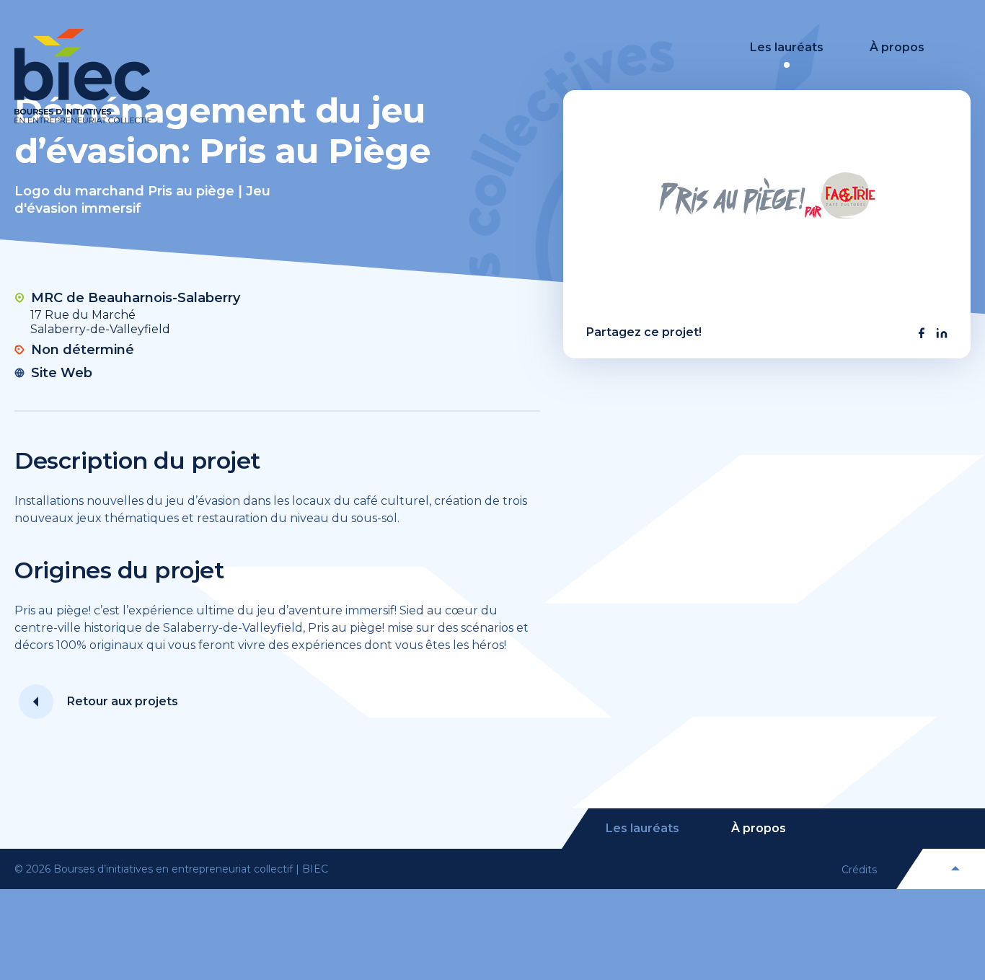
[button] (921, 333)
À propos (897, 47)
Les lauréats (786, 47)
